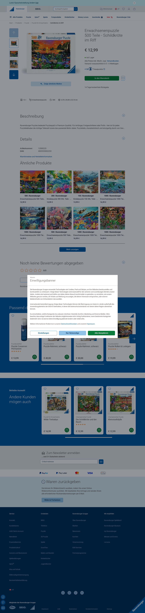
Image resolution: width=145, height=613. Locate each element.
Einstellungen (43, 333)
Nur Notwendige (72, 333)
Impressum (91, 324)
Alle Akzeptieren (101, 333)
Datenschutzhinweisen (69, 324)
